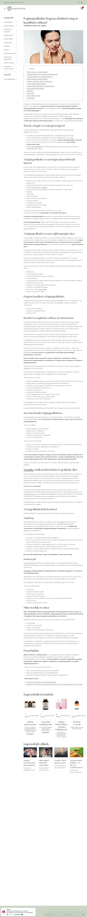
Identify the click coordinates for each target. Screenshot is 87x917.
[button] (36, 908)
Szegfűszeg (30, 91)
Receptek (7, 46)
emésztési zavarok (30, 494)
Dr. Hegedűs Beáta (9, 79)
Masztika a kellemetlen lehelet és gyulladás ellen (40, 86)
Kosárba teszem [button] (34, 715)
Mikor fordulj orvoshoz (33, 96)
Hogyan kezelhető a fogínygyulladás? (37, 79)
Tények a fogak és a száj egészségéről (37, 72)
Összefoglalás (31, 98)
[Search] (81, 2)
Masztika (29, 469)
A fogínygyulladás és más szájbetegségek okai (40, 77)
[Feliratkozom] (83, 914)
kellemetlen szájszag (40, 187)
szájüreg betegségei (34, 146)
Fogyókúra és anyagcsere (8, 31)
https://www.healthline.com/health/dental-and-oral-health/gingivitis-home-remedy (54, 684)
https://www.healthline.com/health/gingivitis (41, 682)
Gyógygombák (8, 35)
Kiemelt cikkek (8, 39)
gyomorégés (42, 289)
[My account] (78, 2)
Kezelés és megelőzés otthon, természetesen (39, 81)
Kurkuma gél (30, 93)
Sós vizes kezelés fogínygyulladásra (37, 84)
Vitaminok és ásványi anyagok (8, 68)
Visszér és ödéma (9, 63)
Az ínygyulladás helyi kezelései (35, 88)
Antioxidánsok (8, 22)
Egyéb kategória (9, 26)
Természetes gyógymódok (8, 58)
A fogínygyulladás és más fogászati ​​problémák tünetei (42, 74)
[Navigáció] (5, 8)
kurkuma (28, 571)
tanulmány (30, 417)
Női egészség (8, 42)
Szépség (6, 50)
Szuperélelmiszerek (10, 53)
